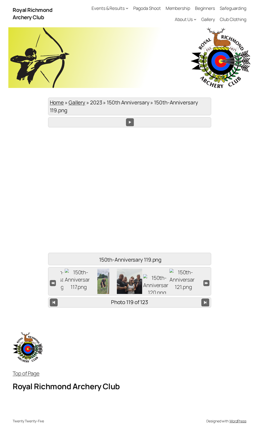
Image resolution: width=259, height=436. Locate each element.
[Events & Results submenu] (127, 8)
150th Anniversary (128, 102)
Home (57, 102)
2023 (96, 102)
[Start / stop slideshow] (130, 122)
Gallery (77, 102)
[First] (53, 282)
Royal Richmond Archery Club (32, 13)
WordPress (237, 421)
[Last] (206, 282)
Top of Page (26, 373)
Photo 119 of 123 (129, 302)
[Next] (205, 303)
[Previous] (54, 303)
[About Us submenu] (195, 19)
